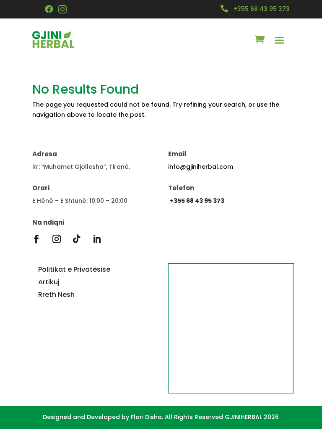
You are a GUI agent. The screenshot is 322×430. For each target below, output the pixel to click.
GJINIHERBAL (243, 417)
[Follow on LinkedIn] (96, 239)
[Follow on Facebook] (36, 239)
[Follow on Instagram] (56, 239)
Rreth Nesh (56, 294)
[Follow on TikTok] (76, 239)
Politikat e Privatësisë (74, 269)
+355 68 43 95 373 (262, 9)
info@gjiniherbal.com (200, 167)
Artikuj (49, 282)
